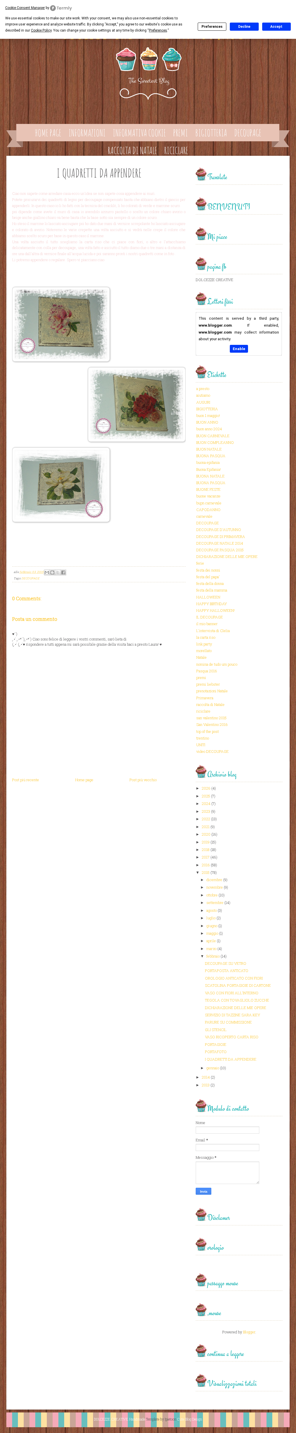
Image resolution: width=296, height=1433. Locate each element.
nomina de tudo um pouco (216, 664)
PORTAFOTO (216, 1051)
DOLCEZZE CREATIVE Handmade (119, 1419)
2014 (206, 1077)
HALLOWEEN (208, 597)
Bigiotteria (211, 133)
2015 (206, 872)
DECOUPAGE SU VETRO (225, 963)
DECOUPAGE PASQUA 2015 (220, 549)
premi (201, 677)
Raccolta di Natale (132, 150)
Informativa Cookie (139, 133)
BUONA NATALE (210, 476)
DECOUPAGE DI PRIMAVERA (220, 536)
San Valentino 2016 (212, 724)
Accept (276, 27)
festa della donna (210, 583)
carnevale (204, 516)
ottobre (212, 895)
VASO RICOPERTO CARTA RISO (231, 1036)
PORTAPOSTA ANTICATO (226, 970)
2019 (206, 842)
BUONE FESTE (208, 489)
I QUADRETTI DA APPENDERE (230, 1059)
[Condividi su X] (58, 572)
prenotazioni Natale (212, 690)
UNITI (200, 744)
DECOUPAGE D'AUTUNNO (218, 529)
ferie (200, 563)
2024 (206, 803)
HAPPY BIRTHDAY (211, 603)
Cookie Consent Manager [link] (25, 8)
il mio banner (207, 623)
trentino (202, 738)
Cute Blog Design (189, 1419)
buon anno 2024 (209, 428)
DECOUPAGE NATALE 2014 (219, 543)
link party (204, 644)
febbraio (213, 956)
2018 (206, 849)
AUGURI (203, 402)
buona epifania (208, 462)
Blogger (249, 1332)
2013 (206, 1085)
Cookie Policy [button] (41, 30)
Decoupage (247, 133)
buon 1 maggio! (208, 415)
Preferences (212, 27)
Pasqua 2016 (206, 671)
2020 (206, 834)
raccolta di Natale (210, 704)
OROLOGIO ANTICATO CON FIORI (234, 978)
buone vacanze (208, 496)
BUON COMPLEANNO (215, 442)
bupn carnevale (208, 503)
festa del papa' (208, 576)
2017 (206, 857)
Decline (244, 27)
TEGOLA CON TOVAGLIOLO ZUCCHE (237, 1000)
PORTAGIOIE (215, 1044)
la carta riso (205, 637)
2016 (206, 865)
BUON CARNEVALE (213, 435)
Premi (180, 133)
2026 (206, 788)
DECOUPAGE (30, 578)
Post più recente (25, 779)
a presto (202, 388)
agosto (211, 910)
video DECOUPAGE (212, 751)
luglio (211, 917)
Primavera (204, 697)
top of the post (207, 731)
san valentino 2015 (211, 717)
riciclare (203, 711)
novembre (214, 887)
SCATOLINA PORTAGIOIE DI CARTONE (238, 985)
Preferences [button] (158, 30)
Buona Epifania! (208, 469)
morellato (204, 650)
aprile (211, 940)
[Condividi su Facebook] (63, 572)
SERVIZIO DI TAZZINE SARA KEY (232, 1014)
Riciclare (176, 150)
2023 (206, 811)
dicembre (214, 879)
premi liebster (208, 684)
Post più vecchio (143, 779)
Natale (201, 657)
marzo (211, 948)
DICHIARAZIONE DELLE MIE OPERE (227, 556)
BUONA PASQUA (210, 455)
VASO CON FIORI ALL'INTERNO (231, 992)
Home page (48, 133)
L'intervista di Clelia (213, 630)
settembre (214, 902)
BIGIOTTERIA (207, 408)
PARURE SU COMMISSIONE (228, 1022)
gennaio (212, 1067)
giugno (211, 925)
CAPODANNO (208, 509)
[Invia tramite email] (47, 572)
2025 (206, 796)
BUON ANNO (207, 422)
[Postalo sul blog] (52, 572)
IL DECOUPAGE (209, 617)
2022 (206, 818)
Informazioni (87, 133)
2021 (206, 826)
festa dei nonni (208, 570)
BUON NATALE (209, 449)
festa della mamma (211, 590)
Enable (239, 348)
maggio (212, 933)
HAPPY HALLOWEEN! (215, 610)
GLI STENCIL (216, 1029)
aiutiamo (203, 395)
